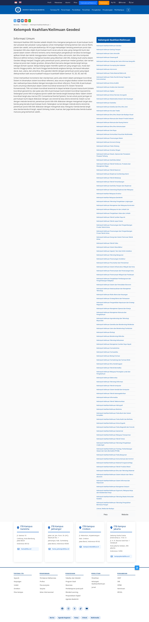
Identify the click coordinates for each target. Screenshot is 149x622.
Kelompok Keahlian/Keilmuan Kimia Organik (111, 423)
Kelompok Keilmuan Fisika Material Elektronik (111, 73)
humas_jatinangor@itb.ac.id (60, 549)
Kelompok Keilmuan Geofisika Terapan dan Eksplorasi (114, 186)
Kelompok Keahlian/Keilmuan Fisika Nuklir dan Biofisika (115, 419)
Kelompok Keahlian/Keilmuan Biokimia (109, 409)
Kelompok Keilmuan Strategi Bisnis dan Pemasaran (113, 298)
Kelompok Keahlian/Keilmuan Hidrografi (110, 405)
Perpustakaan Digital (73, 596)
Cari (132, 2)
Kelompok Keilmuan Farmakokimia (108, 348)
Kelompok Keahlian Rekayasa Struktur (109, 194)
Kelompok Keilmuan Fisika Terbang (108, 146)
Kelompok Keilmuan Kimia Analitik (108, 83)
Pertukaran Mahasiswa (48, 578)
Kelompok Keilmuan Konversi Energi (108, 142)
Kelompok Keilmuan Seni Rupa (106, 130)
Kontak (123, 2)
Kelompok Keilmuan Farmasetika (107, 352)
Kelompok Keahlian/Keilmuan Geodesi (109, 46)
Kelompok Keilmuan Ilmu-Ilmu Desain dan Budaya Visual (115, 115)
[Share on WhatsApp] (29, 20)
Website (125, 514)
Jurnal (94, 587)
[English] (20, 2)
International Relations (88, 3)
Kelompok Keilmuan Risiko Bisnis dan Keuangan (112, 294)
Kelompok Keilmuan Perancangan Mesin (110, 138)
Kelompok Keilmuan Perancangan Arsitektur (111, 259)
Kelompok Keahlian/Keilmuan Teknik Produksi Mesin (114, 467)
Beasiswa (69, 585)
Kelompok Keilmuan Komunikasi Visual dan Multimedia (114, 134)
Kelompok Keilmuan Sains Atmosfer (108, 53)
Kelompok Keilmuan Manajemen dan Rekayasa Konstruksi (115, 205)
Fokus (76, 618)
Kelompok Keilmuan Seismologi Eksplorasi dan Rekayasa (115, 190)
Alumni (67, 2)
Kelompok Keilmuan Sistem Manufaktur (109, 247)
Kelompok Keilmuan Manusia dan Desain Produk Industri (115, 118)
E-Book (84, 618)
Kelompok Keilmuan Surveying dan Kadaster (111, 65)
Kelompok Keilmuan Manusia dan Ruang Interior (112, 122)
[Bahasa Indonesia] (16, 2)
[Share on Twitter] (15, 20)
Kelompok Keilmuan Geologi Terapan (109, 49)
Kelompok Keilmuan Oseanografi (107, 57)
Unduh (16, 585)
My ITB (113, 2)
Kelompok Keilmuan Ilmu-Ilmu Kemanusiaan (111, 126)
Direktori (17, 589)
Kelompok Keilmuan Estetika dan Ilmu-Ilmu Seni (112, 107)
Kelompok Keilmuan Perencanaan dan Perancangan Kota (115, 271)
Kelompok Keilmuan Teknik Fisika (107, 243)
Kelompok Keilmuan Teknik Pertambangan (110, 182)
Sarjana (42, 589)
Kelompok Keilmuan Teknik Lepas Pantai (110, 221)
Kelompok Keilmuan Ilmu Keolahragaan (109, 364)
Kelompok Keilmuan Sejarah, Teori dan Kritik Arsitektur (114, 251)
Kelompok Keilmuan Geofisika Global (108, 160)
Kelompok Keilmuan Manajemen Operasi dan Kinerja (114, 308)
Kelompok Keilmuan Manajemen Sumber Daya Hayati (114, 344)
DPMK (119, 585)
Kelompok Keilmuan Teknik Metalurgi (109, 178)
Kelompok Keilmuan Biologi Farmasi (108, 356)
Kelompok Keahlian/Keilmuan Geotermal (110, 431)
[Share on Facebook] (18, 20)
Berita (52, 618)
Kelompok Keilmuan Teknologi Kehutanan (110, 340)
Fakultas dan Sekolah (73, 578)
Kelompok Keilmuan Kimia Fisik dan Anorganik (112, 95)
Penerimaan (65, 10)
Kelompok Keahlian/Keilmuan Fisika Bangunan (112, 455)
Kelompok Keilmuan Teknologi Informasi (110, 382)
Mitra (75, 2)
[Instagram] (68, 608)
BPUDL (119, 592)
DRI (118, 581)
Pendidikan (76, 10)
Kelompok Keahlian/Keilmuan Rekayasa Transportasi (114, 435)
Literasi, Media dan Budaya (105, 509)
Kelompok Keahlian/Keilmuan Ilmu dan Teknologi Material (115, 471)
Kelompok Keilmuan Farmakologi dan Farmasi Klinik (113, 360)
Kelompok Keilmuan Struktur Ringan (108, 150)
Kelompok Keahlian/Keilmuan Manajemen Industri (113, 487)
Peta (105, 514)
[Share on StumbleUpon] (26, 20)
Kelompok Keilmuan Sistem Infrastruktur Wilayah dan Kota (116, 267)
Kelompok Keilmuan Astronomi (107, 69)
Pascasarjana (44, 585)
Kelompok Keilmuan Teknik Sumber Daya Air (111, 217)
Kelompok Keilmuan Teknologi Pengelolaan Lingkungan (115, 201)
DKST (119, 578)
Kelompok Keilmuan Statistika (106, 103)
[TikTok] (80, 608)
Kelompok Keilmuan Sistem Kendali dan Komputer (113, 389)
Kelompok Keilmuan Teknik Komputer (109, 386)
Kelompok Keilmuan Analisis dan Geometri (110, 87)
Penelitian (86, 10)
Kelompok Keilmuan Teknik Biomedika (109, 368)
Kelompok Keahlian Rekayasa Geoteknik (109, 197)
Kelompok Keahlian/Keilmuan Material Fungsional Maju (115, 463)
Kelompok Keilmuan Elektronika (107, 378)
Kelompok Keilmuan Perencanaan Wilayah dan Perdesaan (115, 275)
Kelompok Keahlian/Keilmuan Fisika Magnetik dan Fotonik (115, 427)
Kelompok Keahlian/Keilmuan (39, 25)
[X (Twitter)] (74, 608)
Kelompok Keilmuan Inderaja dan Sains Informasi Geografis (116, 61)
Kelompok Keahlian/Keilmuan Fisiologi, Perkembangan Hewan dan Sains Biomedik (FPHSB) (114, 450)
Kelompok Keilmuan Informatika (107, 397)
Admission (104, 3)
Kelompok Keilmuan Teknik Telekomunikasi (110, 401)
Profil (49, 2)
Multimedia (95, 618)
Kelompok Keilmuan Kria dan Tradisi (108, 111)
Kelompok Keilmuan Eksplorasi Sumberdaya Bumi (113, 174)
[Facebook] (62, 608)
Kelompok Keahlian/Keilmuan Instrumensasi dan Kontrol (115, 459)
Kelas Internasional (47, 592)
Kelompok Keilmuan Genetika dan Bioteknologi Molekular (115, 324)
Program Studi (71, 581)
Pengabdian (96, 10)
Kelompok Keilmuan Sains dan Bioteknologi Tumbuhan (114, 328)
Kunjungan (17, 581)
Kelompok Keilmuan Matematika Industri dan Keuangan (115, 99)
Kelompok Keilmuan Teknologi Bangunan (110, 255)
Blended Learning (72, 592)
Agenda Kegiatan (64, 618)
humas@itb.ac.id (26, 549)
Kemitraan (121, 589)
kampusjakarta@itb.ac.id (121, 556)
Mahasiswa (58, 2)
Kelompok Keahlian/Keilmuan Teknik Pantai (111, 439)
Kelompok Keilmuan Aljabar (105, 91)
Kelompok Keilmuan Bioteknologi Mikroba (110, 336)
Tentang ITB (54, 10)
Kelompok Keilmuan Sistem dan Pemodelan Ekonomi (114, 285)
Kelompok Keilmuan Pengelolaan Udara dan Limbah (113, 213)
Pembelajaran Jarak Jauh (74, 589)
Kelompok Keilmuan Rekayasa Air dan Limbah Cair (113, 209)
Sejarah (16, 578)
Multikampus (119, 10)
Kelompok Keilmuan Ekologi (106, 332)
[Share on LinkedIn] (22, 20)
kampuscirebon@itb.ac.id (91, 547)
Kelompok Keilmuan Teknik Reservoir (109, 170)
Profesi (42, 581)
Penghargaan (108, 10)
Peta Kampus (18, 592)
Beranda (16, 25)
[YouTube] (87, 608)
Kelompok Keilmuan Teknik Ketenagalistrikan (111, 393)
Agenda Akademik (72, 599)
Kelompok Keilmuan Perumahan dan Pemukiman (113, 263)
